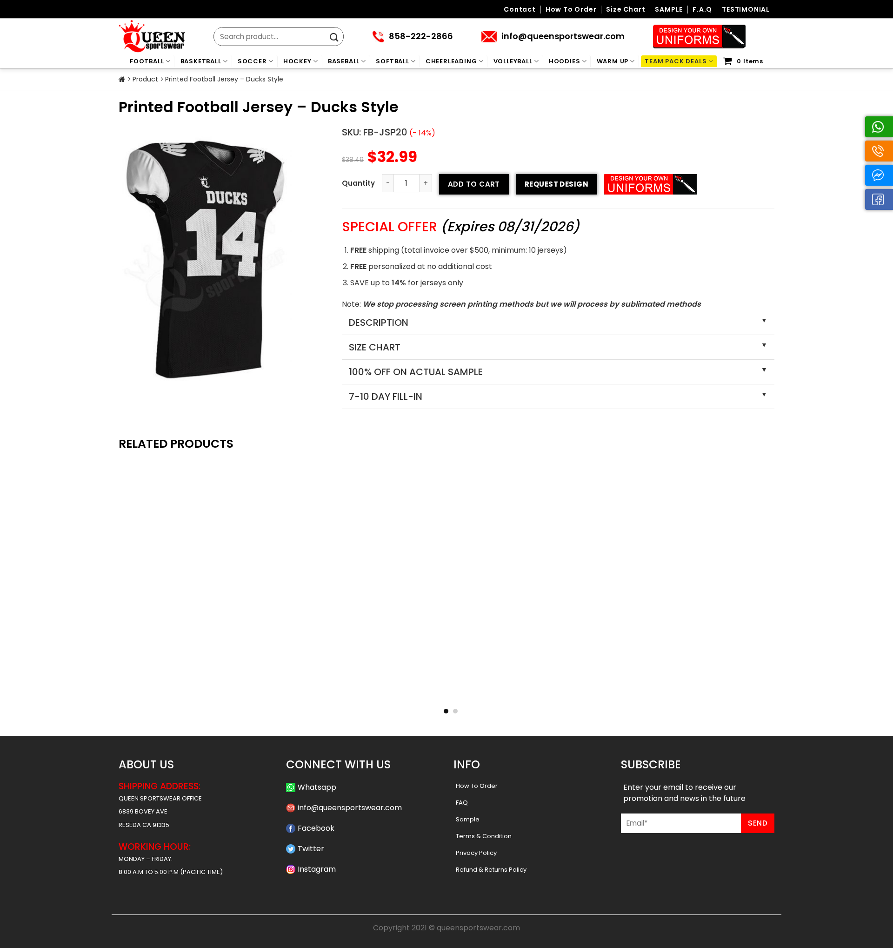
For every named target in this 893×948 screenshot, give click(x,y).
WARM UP (613, 61)
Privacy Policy (476, 852)
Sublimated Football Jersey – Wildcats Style (713, 691)
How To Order (477, 785)
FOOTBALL (147, 61)
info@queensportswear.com (350, 807)
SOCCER (252, 61)
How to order (571, 9)
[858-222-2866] (879, 151)
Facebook (316, 828)
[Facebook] (879, 199)
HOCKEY (297, 61)
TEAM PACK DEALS (675, 61)
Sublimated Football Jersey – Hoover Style (314, 691)
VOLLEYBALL (513, 61)
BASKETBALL (200, 61)
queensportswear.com (478, 927)
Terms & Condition (484, 836)
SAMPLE (669, 9)
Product (145, 79)
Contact (520, 9)
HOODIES (564, 61)
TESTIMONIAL (746, 9)
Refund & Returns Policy (491, 869)
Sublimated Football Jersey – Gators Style (447, 691)
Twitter (311, 848)
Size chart (625, 9)
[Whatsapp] (879, 126)
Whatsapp (317, 787)
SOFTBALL (392, 61)
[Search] (334, 37)
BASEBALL (344, 61)
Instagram (317, 869)
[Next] (784, 548)
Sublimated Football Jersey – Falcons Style (580, 691)
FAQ (462, 802)
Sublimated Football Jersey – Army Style (181, 691)
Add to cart (474, 184)
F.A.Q (702, 9)
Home (122, 80)
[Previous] (108, 548)
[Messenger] (879, 175)
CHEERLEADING (451, 61)
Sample (468, 819)
